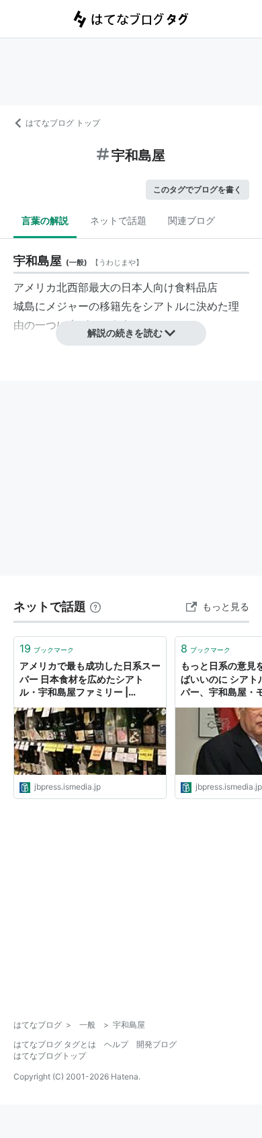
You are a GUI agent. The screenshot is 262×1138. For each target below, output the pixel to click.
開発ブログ (156, 1044)
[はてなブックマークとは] (95, 606)
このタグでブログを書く (197, 189)
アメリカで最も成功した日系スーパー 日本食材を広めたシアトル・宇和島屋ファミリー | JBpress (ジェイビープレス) (90, 679)
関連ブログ (191, 220)
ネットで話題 (118, 220)
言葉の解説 (45, 220)
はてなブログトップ (49, 1056)
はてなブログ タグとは (54, 1044)
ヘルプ (116, 1044)
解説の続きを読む (125, 332)
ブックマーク (46, 648)
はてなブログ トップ (63, 123)
